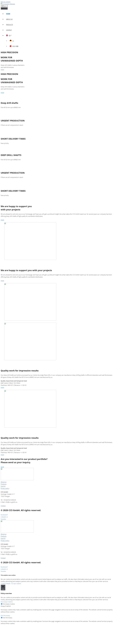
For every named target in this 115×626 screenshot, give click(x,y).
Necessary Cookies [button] (7, 602)
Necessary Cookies (9, 604)
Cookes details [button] (5, 584)
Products (9, 24)
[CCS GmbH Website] (8, 4)
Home (8, 14)
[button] (2, 70)
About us (9, 19)
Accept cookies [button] (16, 584)
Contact (9, 30)
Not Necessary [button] (5, 616)
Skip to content (5, 2)
